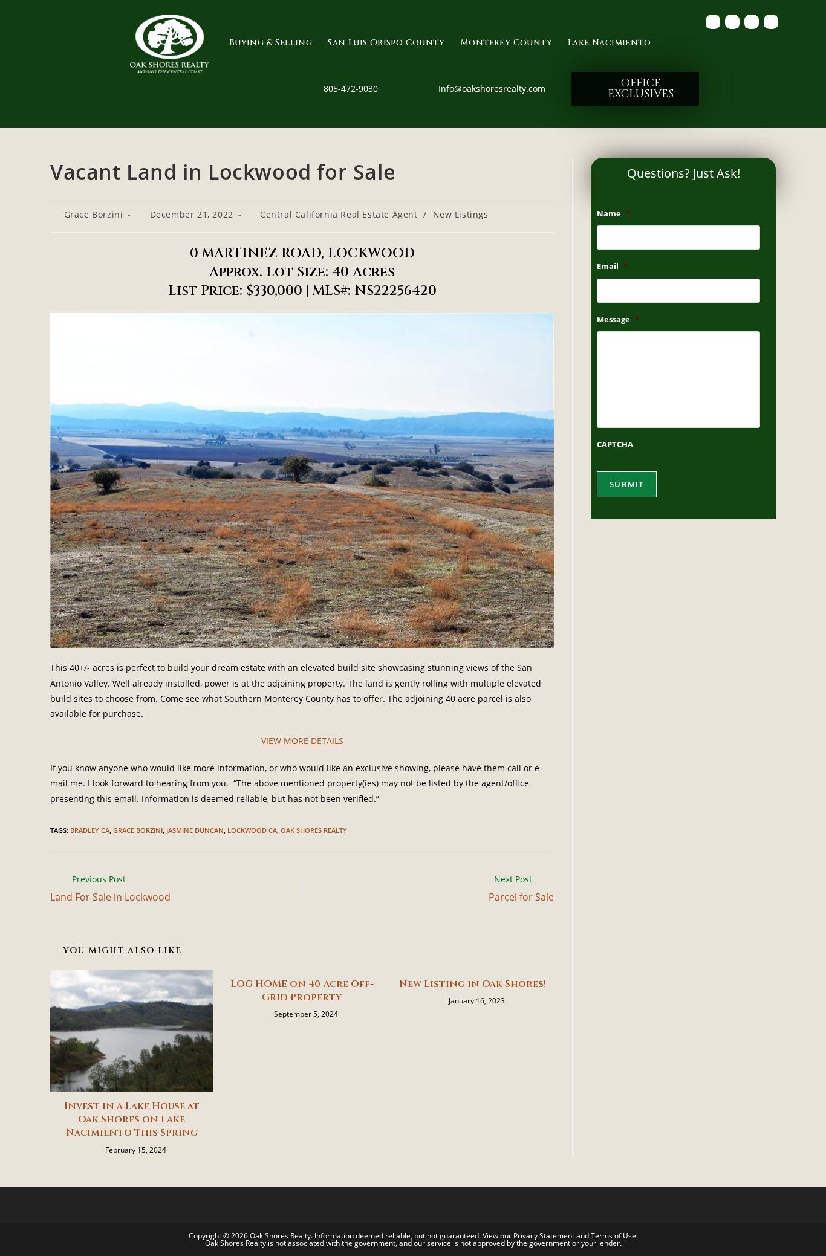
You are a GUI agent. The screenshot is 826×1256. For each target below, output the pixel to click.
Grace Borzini (93, 214)
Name (613, 214)
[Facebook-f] (713, 22)
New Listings (461, 214)
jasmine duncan (195, 830)
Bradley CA (89, 830)
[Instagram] (771, 22)
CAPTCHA (615, 444)
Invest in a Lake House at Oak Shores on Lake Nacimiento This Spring (132, 1119)
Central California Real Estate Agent (339, 214)
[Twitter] (732, 22)
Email (612, 266)
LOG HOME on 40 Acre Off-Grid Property (302, 990)
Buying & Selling (270, 42)
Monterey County (506, 42)
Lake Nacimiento (609, 42)
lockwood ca (252, 830)
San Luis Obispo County (386, 42)
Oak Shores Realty (314, 830)
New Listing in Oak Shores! (472, 984)
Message (618, 319)
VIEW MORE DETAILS (302, 740)
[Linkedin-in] (751, 22)
